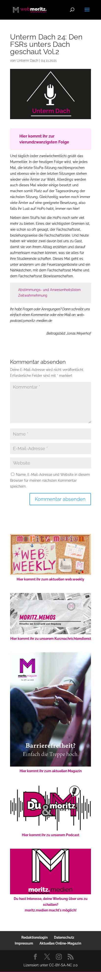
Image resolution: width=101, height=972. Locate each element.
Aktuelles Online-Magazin (60, 943)
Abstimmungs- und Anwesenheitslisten (49, 290)
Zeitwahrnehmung (32, 295)
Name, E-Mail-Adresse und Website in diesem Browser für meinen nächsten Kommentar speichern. (50, 480)
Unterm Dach (27, 61)
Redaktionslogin (34, 937)
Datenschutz (64, 937)
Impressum (24, 943)
